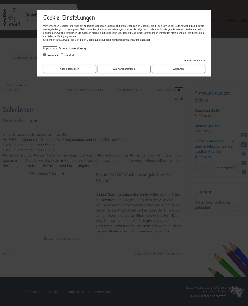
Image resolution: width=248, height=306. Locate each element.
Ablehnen (178, 69)
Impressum (50, 48)
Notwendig (53, 55)
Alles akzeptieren (69, 69)
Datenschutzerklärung (72, 48)
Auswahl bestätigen (124, 69)
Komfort (69, 55)
